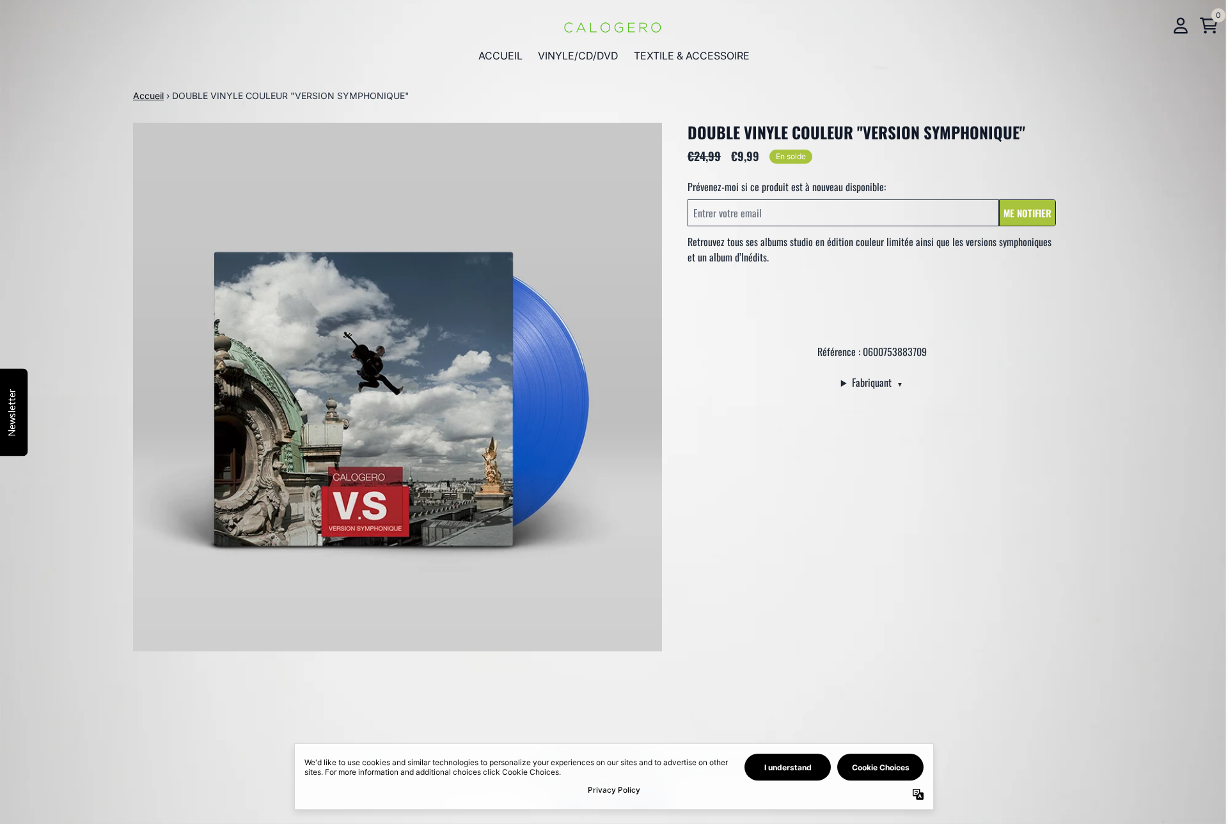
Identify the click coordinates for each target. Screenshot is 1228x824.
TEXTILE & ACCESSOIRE (692, 55)
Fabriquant (877, 382)
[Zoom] (397, 387)
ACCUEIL (500, 55)
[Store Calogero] (614, 25)
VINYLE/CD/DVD (578, 55)
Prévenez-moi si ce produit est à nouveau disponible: (787, 186)
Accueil (148, 95)
